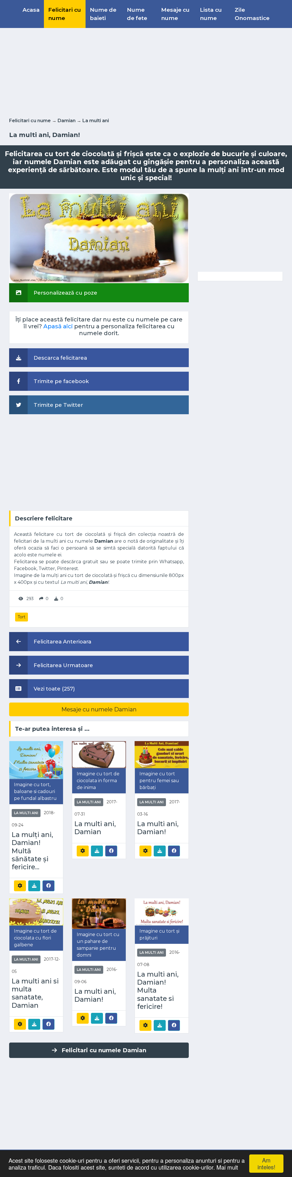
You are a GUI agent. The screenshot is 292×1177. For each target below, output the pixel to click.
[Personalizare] (20, 885)
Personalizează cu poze (64, 292)
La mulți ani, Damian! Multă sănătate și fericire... (32, 851)
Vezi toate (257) (53, 688)
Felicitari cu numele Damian (104, 1050)
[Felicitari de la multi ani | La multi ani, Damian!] (162, 754)
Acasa (31, 9)
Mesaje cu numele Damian (99, 709)
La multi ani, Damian (95, 828)
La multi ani (95, 120)
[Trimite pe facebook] (48, 885)
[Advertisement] (146, 72)
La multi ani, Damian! (158, 828)
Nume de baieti (103, 13)
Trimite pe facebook (60, 381)
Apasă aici (58, 326)
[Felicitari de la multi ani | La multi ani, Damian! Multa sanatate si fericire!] (162, 911)
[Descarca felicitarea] (34, 885)
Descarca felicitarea (59, 358)
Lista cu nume (211, 13)
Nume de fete (137, 13)
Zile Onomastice (252, 13)
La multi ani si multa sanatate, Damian (35, 993)
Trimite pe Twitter (57, 405)
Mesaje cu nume (175, 13)
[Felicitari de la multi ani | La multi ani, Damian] (99, 754)
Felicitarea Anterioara (61, 641)
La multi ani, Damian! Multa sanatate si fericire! (158, 990)
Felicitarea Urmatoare (62, 665)
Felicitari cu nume (64, 13)
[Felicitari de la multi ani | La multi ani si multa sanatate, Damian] (36, 911)
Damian (67, 120)
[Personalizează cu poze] (99, 238)
